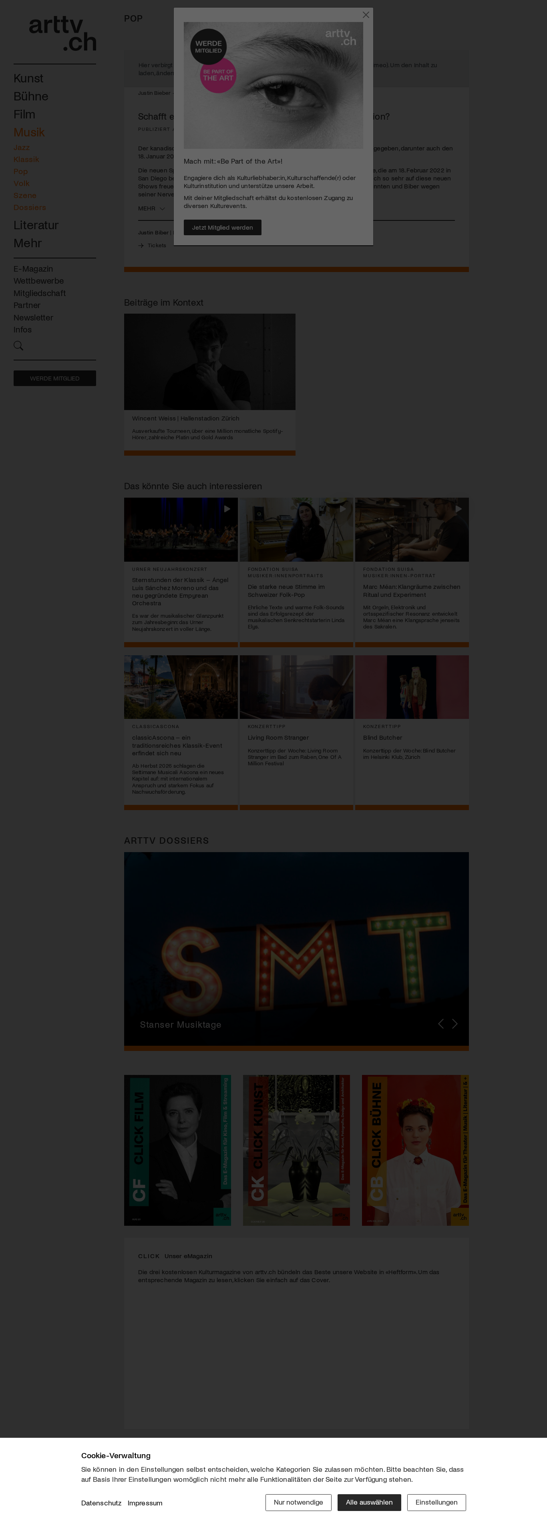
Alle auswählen (369, 1501)
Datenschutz (101, 1502)
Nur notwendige (298, 1501)
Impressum (145, 1502)
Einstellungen (437, 1501)
